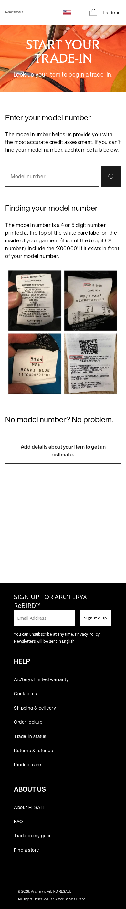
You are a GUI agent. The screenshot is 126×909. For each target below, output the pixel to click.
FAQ (18, 821)
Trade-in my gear (32, 835)
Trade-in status (30, 736)
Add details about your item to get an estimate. (63, 450)
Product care (27, 764)
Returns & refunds (33, 750)
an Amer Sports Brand (69, 899)
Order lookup (28, 722)
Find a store (26, 849)
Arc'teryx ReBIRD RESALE (51, 891)
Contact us (25, 693)
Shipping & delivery (35, 707)
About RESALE (30, 807)
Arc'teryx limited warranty (41, 679)
